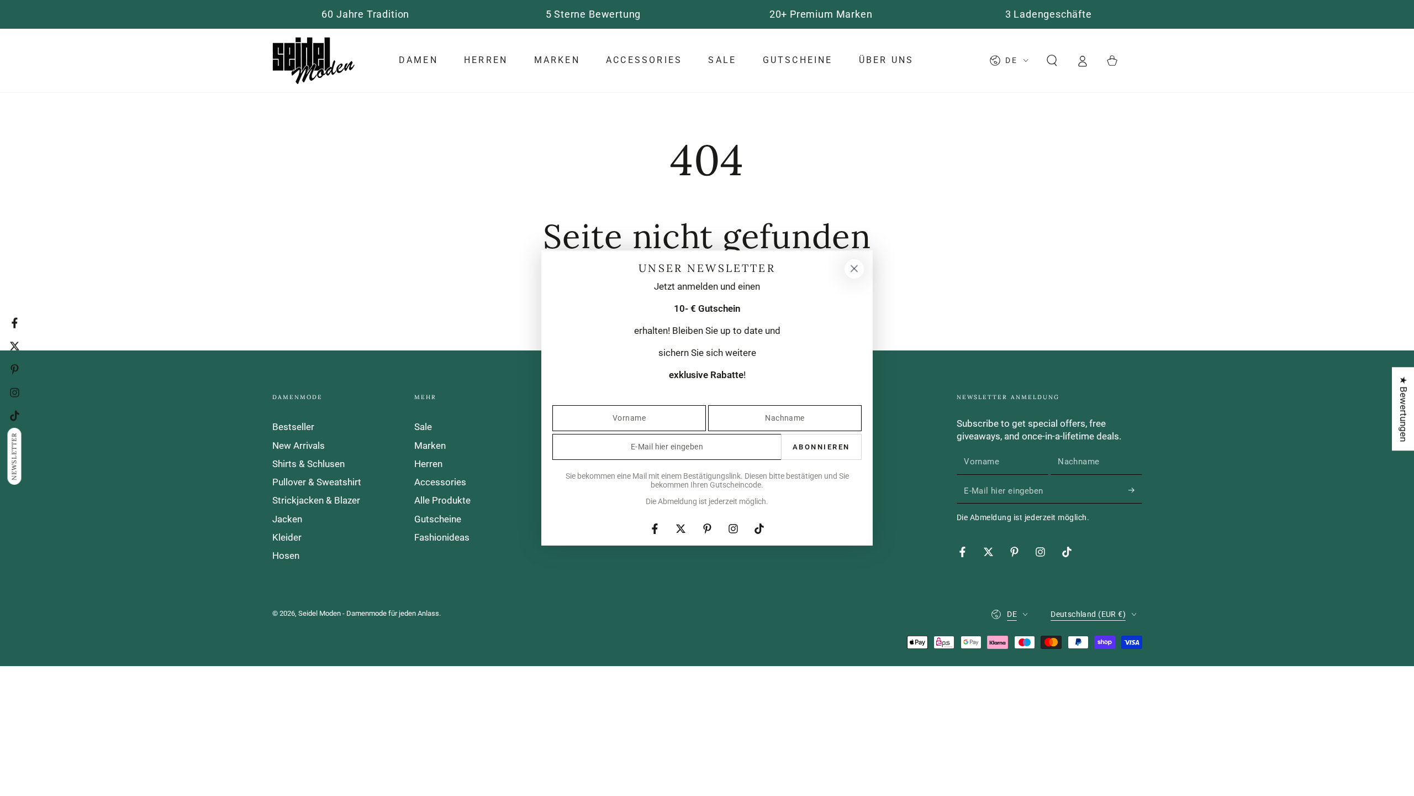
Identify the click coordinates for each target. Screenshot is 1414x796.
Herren (428, 463)
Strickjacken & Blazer (316, 500)
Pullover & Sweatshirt (316, 482)
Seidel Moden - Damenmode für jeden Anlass (368, 613)
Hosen (285, 555)
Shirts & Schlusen (308, 463)
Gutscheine (437, 519)
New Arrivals (298, 445)
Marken (430, 445)
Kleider (287, 537)
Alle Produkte (442, 500)
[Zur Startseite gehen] (313, 60)
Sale (423, 426)
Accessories (440, 482)
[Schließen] (854, 268)
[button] (1052, 60)
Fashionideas (441, 537)
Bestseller (293, 426)
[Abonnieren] (1135, 490)
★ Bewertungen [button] (1403, 409)
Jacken (287, 519)
